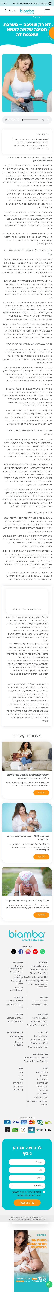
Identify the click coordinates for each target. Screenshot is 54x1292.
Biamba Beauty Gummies (36, 1061)
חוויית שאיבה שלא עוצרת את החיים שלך (31, 142)
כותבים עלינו (18, 1087)
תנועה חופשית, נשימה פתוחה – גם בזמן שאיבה (29, 146)
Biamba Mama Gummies (36, 1058)
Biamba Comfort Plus (14, 1006)
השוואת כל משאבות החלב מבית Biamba (38, 986)
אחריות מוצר (43, 1090)
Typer (11, 1219)
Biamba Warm (41, 1036)
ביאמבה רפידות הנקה (40, 1005)
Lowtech (34, 1219)
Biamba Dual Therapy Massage (16, 975)
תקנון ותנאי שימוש (41, 1098)
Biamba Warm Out (39, 1040)
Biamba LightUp (15, 1018)
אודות (20, 1076)
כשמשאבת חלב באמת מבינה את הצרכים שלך (29, 139)
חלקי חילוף (44, 1076)
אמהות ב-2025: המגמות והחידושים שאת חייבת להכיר (28, 838)
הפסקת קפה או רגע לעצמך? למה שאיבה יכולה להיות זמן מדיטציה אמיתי (28, 776)
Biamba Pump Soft (39, 973)
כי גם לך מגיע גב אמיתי (38, 149)
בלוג (21, 1079)
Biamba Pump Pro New (37, 981)
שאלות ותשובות (42, 1072)
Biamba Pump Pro (39, 970)
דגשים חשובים (42, 1083)
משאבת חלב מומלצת (23, 201)
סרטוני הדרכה (42, 1079)
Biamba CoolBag (18, 1043)
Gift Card (18, 1090)
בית (21, 1072)
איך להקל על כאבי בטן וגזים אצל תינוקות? (27, 900)
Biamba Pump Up (39, 966)
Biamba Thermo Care (37, 1025)
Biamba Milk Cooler (17, 982)
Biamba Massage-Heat (16, 967)
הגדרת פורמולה (42, 1087)
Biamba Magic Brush (38, 1047)
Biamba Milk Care (39, 1043)
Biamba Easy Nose (39, 1022)
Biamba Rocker (15, 1022)
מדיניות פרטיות (42, 1094)
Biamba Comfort (14, 1001)
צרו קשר (44, 1105)
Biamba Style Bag (16, 1037)
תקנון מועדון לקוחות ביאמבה (37, 1101)
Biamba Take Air (40, 1018)
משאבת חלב (18, 1083)
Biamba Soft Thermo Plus (36, 977)
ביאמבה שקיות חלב (40, 1001)
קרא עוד (41, 793)
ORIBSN (23, 1219)
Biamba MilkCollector (16, 989)
